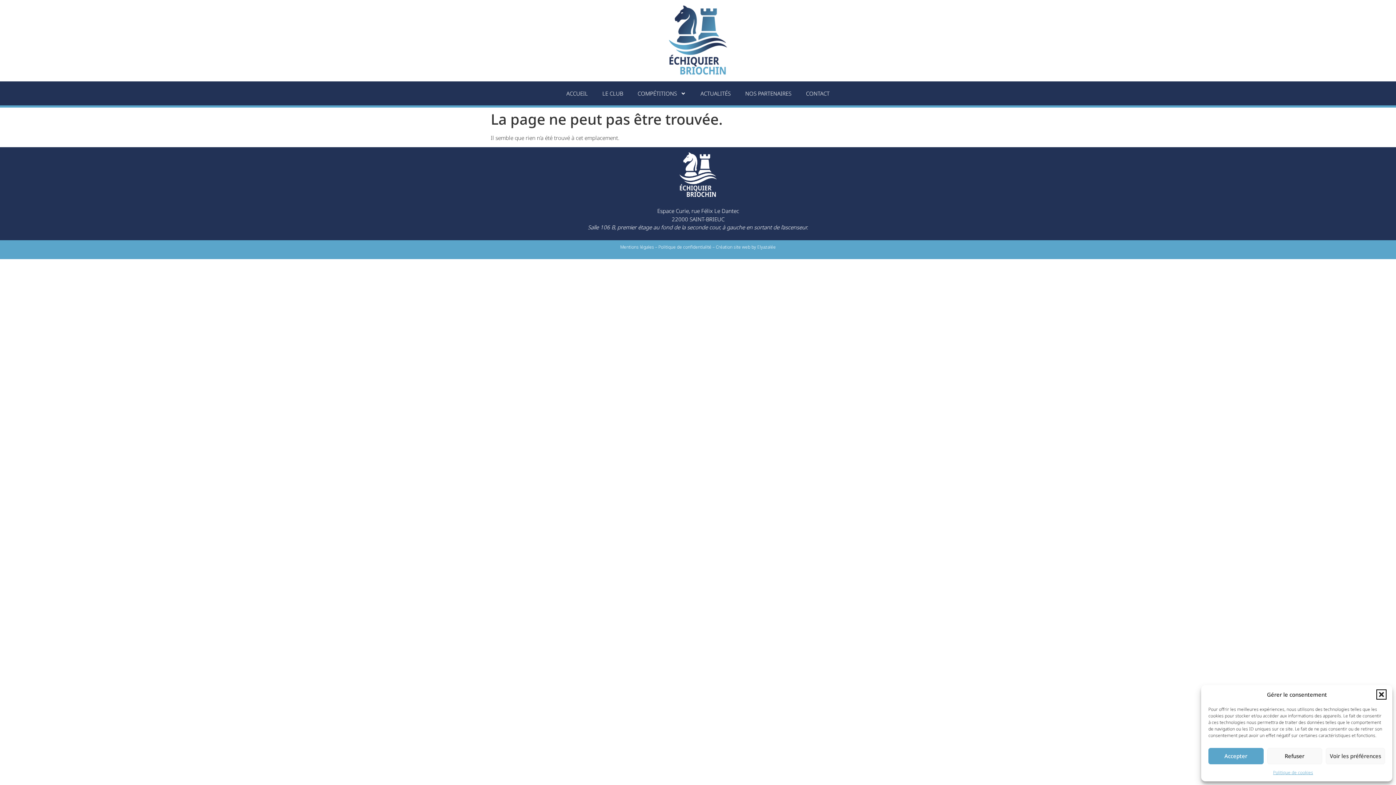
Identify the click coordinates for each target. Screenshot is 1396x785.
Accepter (1235, 756)
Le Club (612, 93)
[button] (1381, 694)
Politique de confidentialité (684, 247)
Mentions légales (637, 247)
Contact (818, 93)
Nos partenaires (768, 93)
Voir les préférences (1355, 756)
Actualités (716, 93)
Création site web (733, 247)
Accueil (577, 93)
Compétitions (657, 93)
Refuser (1294, 756)
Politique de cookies (1293, 772)
